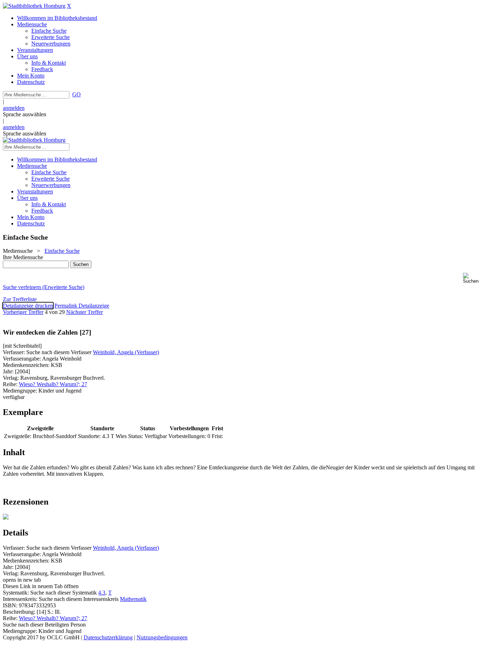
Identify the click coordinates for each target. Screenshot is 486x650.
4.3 (101, 593)
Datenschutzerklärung (108, 637)
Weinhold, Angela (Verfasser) (126, 352)
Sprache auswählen (24, 114)
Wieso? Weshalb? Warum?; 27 (53, 384)
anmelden (14, 108)
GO (76, 94)
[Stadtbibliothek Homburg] (34, 6)
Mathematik (133, 599)
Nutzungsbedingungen (162, 637)
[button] (473, 278)
